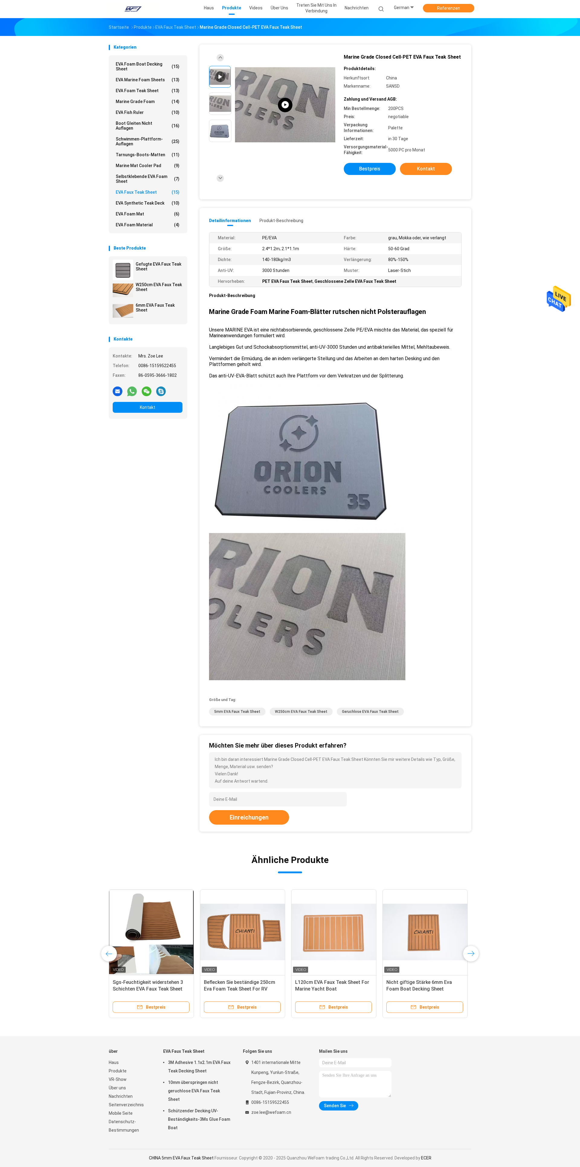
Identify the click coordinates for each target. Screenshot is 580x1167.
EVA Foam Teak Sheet (147, 90)
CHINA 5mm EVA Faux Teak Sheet (181, 1158)
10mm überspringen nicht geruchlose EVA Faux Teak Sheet (194, 1091)
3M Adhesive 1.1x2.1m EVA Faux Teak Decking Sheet (199, 1066)
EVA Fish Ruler (147, 112)
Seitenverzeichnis (126, 1104)
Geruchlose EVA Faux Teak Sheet (370, 712)
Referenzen (448, 8)
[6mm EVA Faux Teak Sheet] (123, 311)
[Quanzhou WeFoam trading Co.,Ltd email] (117, 391)
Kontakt (147, 407)
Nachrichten (121, 1096)
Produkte (118, 1070)
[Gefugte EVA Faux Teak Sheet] (123, 270)
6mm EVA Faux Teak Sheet (155, 307)
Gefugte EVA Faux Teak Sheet (158, 266)
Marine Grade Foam (147, 101)
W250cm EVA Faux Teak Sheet (159, 287)
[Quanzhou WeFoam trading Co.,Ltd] (132, 9)
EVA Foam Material (147, 224)
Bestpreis (369, 169)
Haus (114, 1062)
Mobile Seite (121, 1113)
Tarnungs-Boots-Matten (147, 154)
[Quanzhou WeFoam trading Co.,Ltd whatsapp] (132, 391)
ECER (426, 1158)
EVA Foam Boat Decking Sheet (147, 66)
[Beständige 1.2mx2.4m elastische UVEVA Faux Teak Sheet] (334, 932)
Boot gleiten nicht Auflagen (147, 126)
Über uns (117, 1087)
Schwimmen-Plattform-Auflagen (147, 141)
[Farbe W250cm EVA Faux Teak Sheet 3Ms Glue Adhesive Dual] (151, 932)
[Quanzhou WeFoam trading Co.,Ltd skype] (161, 391)
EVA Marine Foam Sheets (147, 79)
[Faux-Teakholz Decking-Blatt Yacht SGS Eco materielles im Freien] (242, 932)
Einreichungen (249, 817)
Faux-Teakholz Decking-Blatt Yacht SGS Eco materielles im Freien (237, 988)
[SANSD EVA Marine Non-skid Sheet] (285, 105)
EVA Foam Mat (147, 214)
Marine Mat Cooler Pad (147, 165)
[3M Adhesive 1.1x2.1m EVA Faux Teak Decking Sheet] (425, 932)
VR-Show (118, 1079)
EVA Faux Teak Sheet (147, 192)
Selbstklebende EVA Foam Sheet (147, 179)
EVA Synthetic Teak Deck (147, 203)
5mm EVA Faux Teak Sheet (237, 712)
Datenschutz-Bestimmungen (124, 1126)
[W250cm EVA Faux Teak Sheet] (123, 290)
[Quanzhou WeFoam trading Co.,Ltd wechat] (146, 391)
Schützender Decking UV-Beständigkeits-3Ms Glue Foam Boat (199, 1119)
